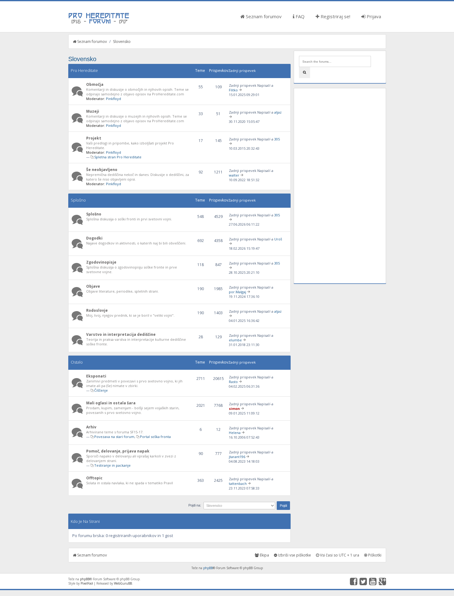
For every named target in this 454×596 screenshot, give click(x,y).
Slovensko (122, 41)
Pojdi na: (194, 505)
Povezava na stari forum (114, 436)
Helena (235, 432)
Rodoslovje (97, 310)
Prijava (373, 16)
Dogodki (94, 238)
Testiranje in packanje (112, 465)
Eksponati (96, 376)
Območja (94, 84)
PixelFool (87, 583)
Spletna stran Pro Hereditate (117, 157)
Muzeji (92, 111)
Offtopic (94, 478)
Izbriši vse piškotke (294, 555)
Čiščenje (101, 390)
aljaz (278, 112)
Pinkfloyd (113, 98)
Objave (93, 286)
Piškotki (374, 555)
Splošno (78, 200)
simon (234, 408)
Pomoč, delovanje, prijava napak (117, 451)
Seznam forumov (263, 16)
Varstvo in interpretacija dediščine (121, 334)
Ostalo (77, 362)
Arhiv (91, 427)
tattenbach (238, 483)
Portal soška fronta (155, 436)
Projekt (93, 138)
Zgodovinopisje (101, 262)
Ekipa (264, 555)
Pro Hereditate (84, 70)
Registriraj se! (334, 16)
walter (234, 175)
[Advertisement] (339, 185)
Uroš (278, 239)
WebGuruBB (123, 583)
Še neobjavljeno (101, 169)
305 (277, 139)
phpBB (208, 568)
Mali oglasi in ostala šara (111, 403)
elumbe (235, 340)
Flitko (233, 90)
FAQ (299, 16)
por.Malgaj (237, 292)
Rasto (233, 381)
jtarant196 (237, 456)
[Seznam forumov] (99, 23)
